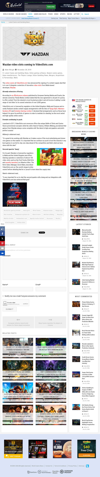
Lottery (77, 14)
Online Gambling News (40, 75)
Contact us (49, 466)
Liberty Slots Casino (79, 106)
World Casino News (37, 466)
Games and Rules (40, 14)
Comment (6, 256)
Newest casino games (54, 73)
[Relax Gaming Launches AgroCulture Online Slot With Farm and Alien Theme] (51, 338)
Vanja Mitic (47, 422)
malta (58, 218)
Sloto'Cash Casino (79, 110)
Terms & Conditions (60, 466)
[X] (2, 238)
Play (92, 106)
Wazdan (13, 88)
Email (38, 285)
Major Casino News (73, 18)
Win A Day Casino (79, 115)
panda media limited (37, 218)
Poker (50, 14)
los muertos (8, 214)
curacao (50, 218)
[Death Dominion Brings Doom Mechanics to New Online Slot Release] (51, 360)
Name (5, 285)
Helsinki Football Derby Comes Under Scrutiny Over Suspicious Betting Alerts (83, 161)
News (30, 14)
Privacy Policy (72, 466)
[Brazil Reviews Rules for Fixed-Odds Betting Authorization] (76, 333)
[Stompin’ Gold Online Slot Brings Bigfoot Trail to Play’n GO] (18, 360)
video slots (38, 85)
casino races (48, 210)
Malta (16, 78)
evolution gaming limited (12, 210)
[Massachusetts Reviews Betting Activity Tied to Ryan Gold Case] (83, 137)
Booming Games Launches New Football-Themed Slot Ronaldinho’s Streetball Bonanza (51, 416)
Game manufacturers (10, 75)
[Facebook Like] (2, 228)
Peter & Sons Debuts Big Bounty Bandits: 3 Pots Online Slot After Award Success (17, 416)
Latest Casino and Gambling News (17, 73)
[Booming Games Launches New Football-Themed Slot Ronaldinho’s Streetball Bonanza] (51, 404)
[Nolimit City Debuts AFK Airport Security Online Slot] (51, 382)
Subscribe (50, 7)
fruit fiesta (37, 210)
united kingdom (9, 222)
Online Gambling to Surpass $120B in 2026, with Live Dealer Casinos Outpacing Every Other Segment (88, 392)
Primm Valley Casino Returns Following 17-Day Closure (88, 304)
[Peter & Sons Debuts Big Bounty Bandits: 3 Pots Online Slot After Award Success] (18, 404)
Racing (69, 14)
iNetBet (79, 119)
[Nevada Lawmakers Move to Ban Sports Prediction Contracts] (76, 346)
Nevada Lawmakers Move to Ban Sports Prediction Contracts (88, 346)
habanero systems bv (22, 214)
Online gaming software (37, 73)
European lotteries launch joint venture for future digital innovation (18, 324)
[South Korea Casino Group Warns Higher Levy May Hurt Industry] (76, 359)
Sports (62, 14)
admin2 (86, 398)
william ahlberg (49, 214)
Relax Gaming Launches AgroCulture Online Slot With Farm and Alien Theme (51, 349)
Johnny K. (13, 355)
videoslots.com (22, 218)
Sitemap (81, 466)
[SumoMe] (2, 253)
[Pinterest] (2, 243)
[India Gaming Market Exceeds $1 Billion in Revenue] (83, 170)
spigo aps (59, 210)
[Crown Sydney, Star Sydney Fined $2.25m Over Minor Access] (83, 203)
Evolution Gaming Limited (23, 111)
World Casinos (8, 14)
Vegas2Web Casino (79, 123)
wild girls (27, 210)
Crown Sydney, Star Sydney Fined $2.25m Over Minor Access (83, 211)
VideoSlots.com (22, 83)
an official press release (20, 95)
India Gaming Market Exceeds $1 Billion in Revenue (35, 18)
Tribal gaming (63, 18)
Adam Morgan (9, 70)
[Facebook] (2, 233)
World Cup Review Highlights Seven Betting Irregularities (88, 422)
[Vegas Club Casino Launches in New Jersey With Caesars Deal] (76, 374)
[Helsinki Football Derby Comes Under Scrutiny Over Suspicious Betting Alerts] (83, 153)
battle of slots (9, 218)
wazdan (60, 214)
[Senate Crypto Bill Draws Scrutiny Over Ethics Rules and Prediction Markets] (76, 317)
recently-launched (11, 162)
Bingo (56, 14)
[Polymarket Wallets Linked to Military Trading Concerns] (83, 187)
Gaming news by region (88, 18)
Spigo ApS (53, 109)
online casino (9, 83)
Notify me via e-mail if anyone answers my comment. (25, 296)
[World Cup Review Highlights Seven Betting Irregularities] (76, 422)
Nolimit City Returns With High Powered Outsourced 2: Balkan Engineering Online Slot (17, 349)
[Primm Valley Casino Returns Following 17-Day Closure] (76, 304)
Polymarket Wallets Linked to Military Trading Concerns (83, 195)
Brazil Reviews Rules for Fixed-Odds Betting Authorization (88, 333)
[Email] (2, 248)
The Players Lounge (25, 75)
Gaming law (54, 18)
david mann (37, 214)
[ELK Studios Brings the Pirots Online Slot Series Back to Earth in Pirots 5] (18, 382)
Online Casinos (21, 14)
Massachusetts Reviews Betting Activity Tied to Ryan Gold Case (83, 145)
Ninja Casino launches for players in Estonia (50, 324)
